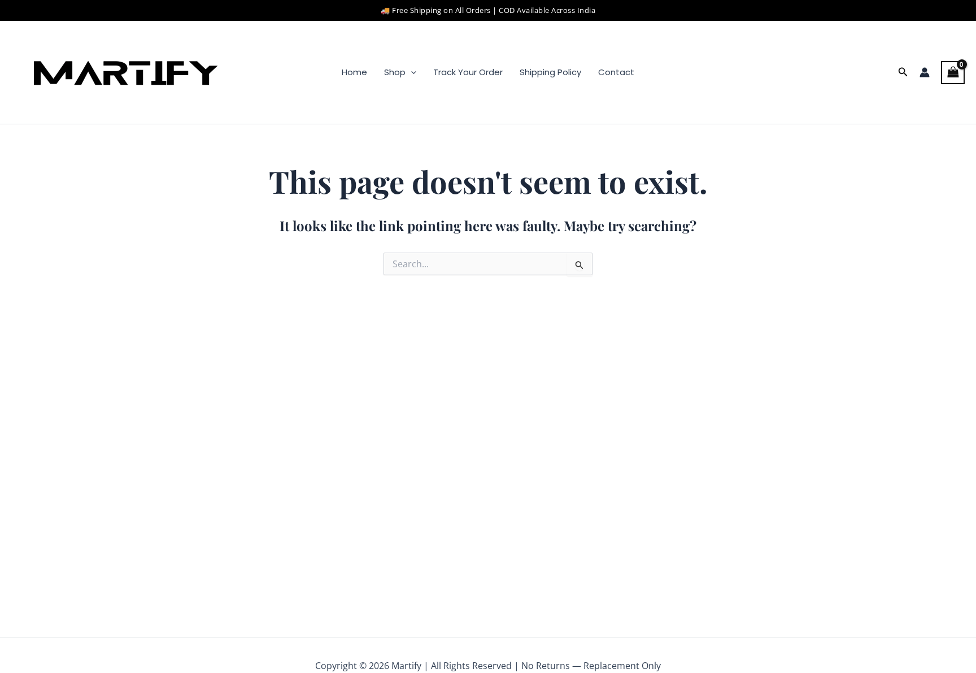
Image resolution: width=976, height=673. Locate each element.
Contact (616, 72)
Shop (395, 72)
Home (354, 72)
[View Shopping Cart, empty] (953, 72)
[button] (411, 72)
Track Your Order (468, 72)
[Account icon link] (925, 72)
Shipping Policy (550, 72)
